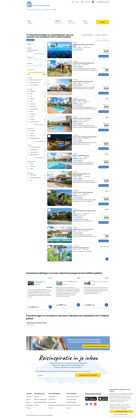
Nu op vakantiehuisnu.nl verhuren (96, 346)
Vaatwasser (38, 104)
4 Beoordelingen (82, 215)
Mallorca (28, 402)
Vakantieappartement (38, 177)
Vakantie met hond (38, 147)
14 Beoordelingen (83, 195)
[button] (121, 414)
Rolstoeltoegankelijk (38, 138)
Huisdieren (38, 130)
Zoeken (102, 22)
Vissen (38, 163)
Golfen (38, 168)
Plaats (29, 21)
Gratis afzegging (38, 85)
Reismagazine (52, 402)
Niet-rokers (38, 135)
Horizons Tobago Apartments (81, 247)
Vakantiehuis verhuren (103, 1)
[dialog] (121, 402)
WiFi (38, 93)
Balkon (38, 111)
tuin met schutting (38, 121)
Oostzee (28, 399)
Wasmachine (38, 106)
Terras (38, 101)
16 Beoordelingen (83, 158)
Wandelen (38, 166)
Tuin (38, 96)
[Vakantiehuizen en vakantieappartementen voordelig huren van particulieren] (38, 5)
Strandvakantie (38, 149)
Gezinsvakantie (38, 152)
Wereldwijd (29, 405)
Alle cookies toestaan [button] (121, 411)
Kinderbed (38, 114)
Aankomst (57, 21)
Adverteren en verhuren (73, 396)
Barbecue (38, 119)
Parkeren (38, 116)
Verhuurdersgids (71, 399)
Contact (50, 408)
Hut (38, 180)
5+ (40, 59)
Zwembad (38, 91)
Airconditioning (38, 109)
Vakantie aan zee (38, 154)
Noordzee (29, 396)
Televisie (38, 98)
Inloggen (77, 1)
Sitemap (28, 408)
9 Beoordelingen (82, 102)
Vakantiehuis (38, 175)
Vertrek (70, 21)
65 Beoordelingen (83, 121)
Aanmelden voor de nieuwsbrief (88, 375)
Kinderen (38, 133)
